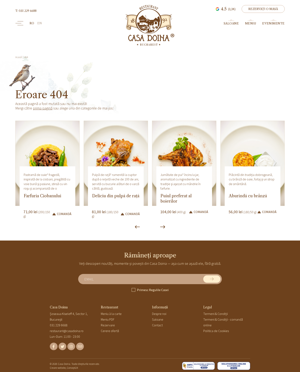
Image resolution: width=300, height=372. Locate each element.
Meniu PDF (107, 319)
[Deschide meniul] (19, 23)
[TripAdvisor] (80, 346)
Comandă (64, 214)
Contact (157, 325)
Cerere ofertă (110, 331)
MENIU (250, 23)
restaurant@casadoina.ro (66, 331)
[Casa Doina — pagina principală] (150, 25)
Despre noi (159, 314)
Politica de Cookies (216, 331)
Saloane (157, 319)
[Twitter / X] (62, 346)
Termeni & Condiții (215, 314)
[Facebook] (54, 346)
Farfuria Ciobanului (42, 195)
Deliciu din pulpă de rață (115, 195)
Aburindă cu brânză (248, 195)
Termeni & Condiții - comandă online (223, 322)
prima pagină (42, 108)
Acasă (18, 57)
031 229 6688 (58, 325)
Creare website (58, 368)
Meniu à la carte (111, 314)
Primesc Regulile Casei (153, 290)
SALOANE (231, 23)
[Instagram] (71, 346)
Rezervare (108, 325)
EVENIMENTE (273, 23)
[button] (263, 9)
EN (39, 23)
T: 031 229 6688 (26, 10)
